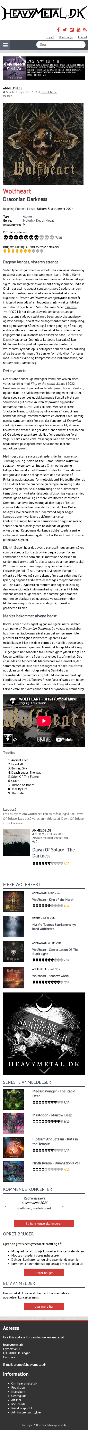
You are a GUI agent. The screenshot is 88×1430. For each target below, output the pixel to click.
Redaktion (18, 1387)
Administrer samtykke (26, 1412)
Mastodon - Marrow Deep (52, 1115)
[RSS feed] (85, 30)
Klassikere (18, 1391)
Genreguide (18, 1396)
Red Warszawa (34, 1198)
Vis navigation (5, 45)
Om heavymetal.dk (24, 1383)
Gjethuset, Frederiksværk (34, 1208)
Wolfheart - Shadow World (50, 976)
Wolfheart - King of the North (52, 899)
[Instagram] (72, 30)
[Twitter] (65, 30)
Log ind (50, 37)
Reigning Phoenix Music (19, 209)
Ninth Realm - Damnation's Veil (56, 1163)
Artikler (16, 1400)
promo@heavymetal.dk (30, 1364)
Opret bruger (66, 37)
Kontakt (82, 37)
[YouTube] (78, 30)
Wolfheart (17, 191)
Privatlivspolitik (22, 1408)
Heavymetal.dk (44, 13)
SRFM (41, 834)
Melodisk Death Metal (38, 220)
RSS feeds (18, 1404)
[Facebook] (58, 30)
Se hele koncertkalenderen (44, 1223)
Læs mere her (44, 1306)
